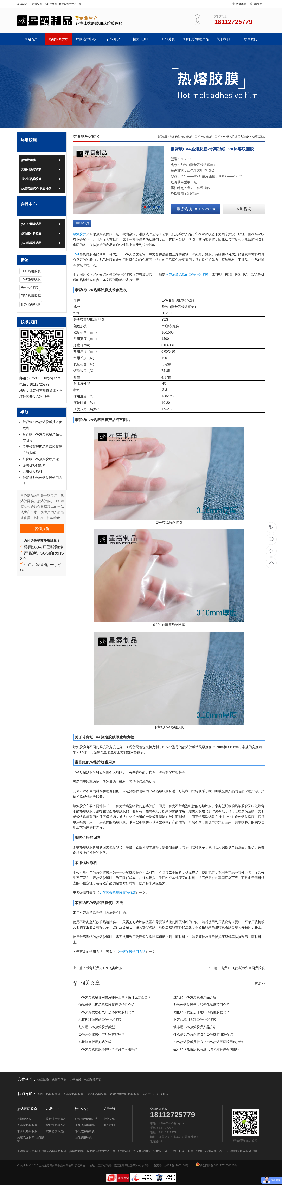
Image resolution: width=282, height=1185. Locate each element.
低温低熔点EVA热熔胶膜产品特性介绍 (106, 1004)
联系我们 (250, 39)
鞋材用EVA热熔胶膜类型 (96, 1027)
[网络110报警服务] (164, 1181)
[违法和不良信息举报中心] (141, 1181)
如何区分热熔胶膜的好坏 (117, 892)
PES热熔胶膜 (31, 296)
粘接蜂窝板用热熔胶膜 (94, 1042)
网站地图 (258, 3)
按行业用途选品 (31, 224)
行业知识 (113, 39)
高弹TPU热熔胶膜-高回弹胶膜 (243, 968)
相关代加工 (141, 39)
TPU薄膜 (168, 39)
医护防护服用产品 (195, 39)
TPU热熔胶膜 (31, 271)
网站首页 (31, 39)
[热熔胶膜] (70, 20)
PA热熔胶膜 (29, 287)
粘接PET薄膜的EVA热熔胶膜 (99, 1019)
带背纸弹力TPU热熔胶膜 (104, 968)
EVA (76, 254)
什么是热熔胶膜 (85, 1131)
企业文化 (109, 1118)
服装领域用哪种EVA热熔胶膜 (194, 1019)
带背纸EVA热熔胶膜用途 (41, 459)
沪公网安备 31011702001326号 (218, 1165)
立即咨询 (243, 209)
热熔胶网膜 (28, 160)
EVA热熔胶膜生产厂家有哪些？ (101, 1034)
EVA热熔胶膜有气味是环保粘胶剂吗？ (106, 1012)
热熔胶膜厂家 (93, 1079)
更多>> (260, 983)
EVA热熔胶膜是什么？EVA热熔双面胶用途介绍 (208, 1042)
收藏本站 (241, 3)
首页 (40, 1094)
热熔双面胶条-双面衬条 (36, 188)
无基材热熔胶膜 (31, 169)
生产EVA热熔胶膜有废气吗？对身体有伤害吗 (206, 1049)
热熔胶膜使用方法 (132, 951)
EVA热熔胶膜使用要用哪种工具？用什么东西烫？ (114, 997)
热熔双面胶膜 (58, 39)
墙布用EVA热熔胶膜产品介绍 (194, 1027)
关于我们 (223, 39)
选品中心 (148, 1094)
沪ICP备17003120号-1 (177, 1165)
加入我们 (109, 1125)
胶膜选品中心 (86, 39)
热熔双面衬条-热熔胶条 (124, 1094)
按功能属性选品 (31, 243)
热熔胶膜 (175, 136)
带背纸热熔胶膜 (31, 179)
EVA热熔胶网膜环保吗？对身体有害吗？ (108, 1049)
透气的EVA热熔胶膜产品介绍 (194, 997)
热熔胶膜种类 (83, 1137)
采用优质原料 (32, 471)
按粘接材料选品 (31, 233)
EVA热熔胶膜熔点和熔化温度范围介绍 (201, 1004)
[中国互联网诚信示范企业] (118, 1181)
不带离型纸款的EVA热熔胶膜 (186, 274)
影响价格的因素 (34, 465)
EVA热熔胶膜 (31, 279)
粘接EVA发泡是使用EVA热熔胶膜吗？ (201, 1012)
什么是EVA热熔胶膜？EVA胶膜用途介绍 (203, 1034)
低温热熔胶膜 (31, 304)
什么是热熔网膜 (85, 1125)
